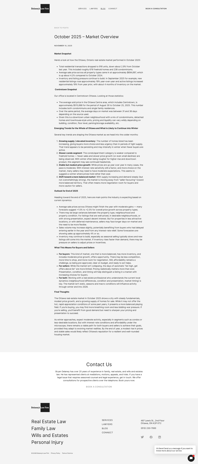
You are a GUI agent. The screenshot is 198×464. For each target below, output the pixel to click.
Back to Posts (61, 28)
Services (82, 9)
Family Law (43, 428)
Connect (112, 9)
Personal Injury (47, 442)
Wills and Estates (49, 435)
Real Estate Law (48, 421)
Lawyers (94, 9)
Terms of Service (67, 453)
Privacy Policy (55, 453)
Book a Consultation (156, 9)
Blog (103, 9)
